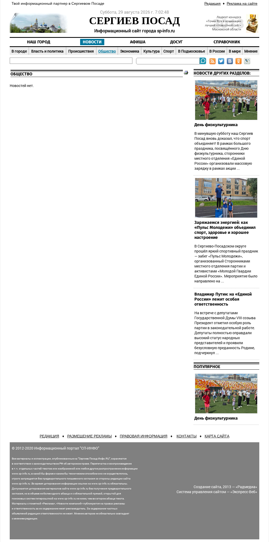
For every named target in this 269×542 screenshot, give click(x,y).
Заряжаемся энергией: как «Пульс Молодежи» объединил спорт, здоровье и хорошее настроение (225, 230)
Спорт (168, 51)
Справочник (227, 42)
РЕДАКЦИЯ (49, 436)
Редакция (212, 3)
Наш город (38, 42)
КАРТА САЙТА (217, 436)
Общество (107, 51)
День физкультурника (216, 125)
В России (217, 51)
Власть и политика (47, 51)
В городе (19, 51)
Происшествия (81, 51)
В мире (235, 51)
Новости (92, 42)
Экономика (129, 51)
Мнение (250, 51)
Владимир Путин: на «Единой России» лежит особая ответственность (223, 299)
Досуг (176, 42)
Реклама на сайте (242, 3)
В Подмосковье (191, 51)
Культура (151, 51)
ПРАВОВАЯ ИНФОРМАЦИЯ (143, 436)
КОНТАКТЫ (186, 436)
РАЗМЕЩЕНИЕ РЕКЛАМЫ (89, 436)
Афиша (137, 42)
